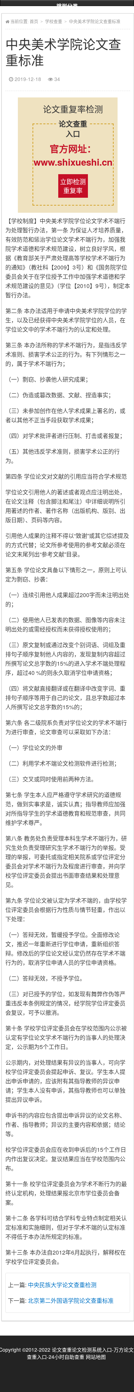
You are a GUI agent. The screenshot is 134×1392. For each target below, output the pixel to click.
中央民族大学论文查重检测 (62, 1285)
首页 (34, 22)
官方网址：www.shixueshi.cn (73, 155)
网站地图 (96, 1356)
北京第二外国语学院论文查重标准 (71, 1300)
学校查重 (53, 22)
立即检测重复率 (73, 186)
